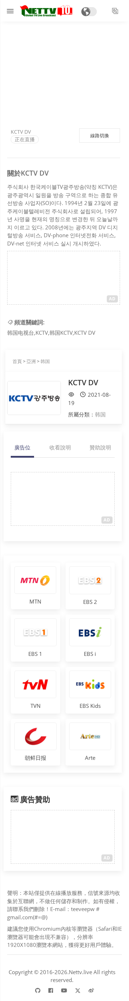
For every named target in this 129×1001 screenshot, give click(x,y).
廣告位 (22, 447)
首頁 (17, 361)
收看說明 (60, 447)
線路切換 (99, 135)
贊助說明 (100, 447)
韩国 (45, 361)
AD (112, 299)
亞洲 (31, 361)
